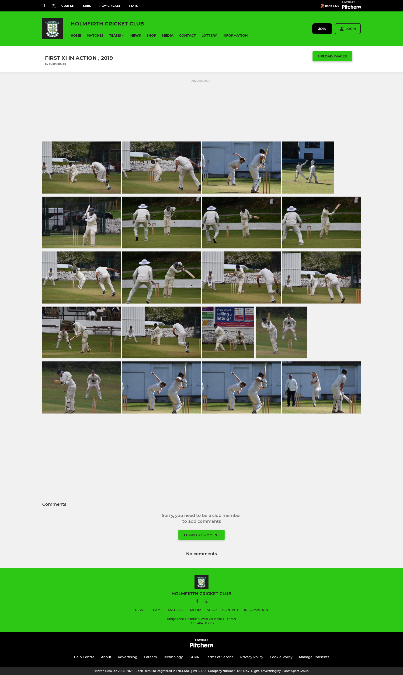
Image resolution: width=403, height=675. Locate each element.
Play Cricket (109, 5)
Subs (87, 5)
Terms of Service (220, 657)
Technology (173, 657)
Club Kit (68, 5)
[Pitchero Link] (351, 8)
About (106, 657)
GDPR (194, 657)
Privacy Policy (251, 657)
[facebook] (44, 6)
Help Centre (84, 657)
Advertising (127, 657)
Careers (150, 657)
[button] (76, 35)
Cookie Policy (281, 657)
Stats (133, 5)
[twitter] (54, 6)
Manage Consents (314, 657)
